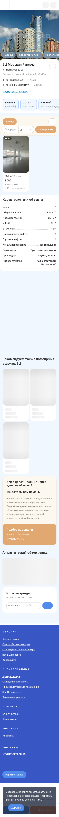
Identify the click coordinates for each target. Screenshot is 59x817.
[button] (6, 138)
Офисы (8, 54)
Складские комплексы (15, 681)
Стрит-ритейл (10, 713)
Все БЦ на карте (11, 654)
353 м (9, 176)
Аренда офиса (10, 639)
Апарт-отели (9, 719)
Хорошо (16, 807)
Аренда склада (11, 676)
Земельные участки (13, 697)
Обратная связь (14, 774)
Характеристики (29, 54)
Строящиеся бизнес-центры (18, 649)
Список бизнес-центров (16, 644)
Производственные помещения (20, 686)
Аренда (9, 121)
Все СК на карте (11, 692)
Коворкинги (9, 660)
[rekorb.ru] (20, 5)
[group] (16, 154)
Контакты (8, 735)
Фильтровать (46, 129)
